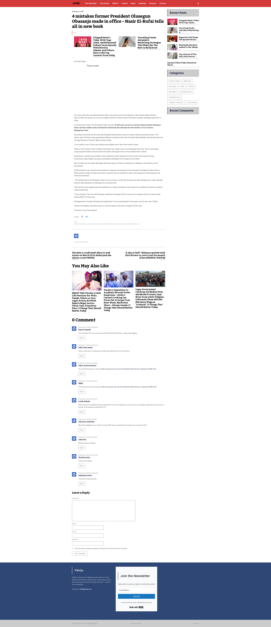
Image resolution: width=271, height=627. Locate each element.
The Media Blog (186, 92)
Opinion (191, 86)
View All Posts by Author (81, 242)
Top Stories (191, 102)
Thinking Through (176, 102)
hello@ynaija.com (86, 589)
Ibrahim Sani (84, 457)
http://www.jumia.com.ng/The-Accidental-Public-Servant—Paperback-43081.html (129, 369)
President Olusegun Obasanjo (112, 224)
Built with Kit (136, 607)
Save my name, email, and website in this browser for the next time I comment (101, 548)
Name (74, 523)
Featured (172, 86)
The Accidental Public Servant (130, 224)
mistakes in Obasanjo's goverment (84, 224)
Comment (75, 498)
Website (75, 539)
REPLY (82, 338)
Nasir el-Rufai (99, 224)
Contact (196, 623)
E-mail (74, 531)
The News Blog (174, 97)
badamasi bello (85, 475)
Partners (172, 92)
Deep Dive (187, 81)
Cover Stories (174, 81)
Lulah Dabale (84, 401)
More (75, 222)
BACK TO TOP (137, 623)
